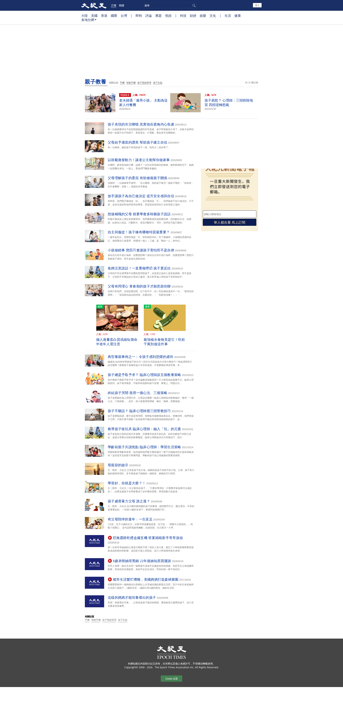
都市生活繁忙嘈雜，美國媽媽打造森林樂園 (145, 579)
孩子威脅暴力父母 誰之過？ (129, 501)
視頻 (168, 15)
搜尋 (193, 5)
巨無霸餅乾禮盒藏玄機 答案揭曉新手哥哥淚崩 (148, 538)
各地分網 (87, 20)
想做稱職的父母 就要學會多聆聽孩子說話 (139, 214)
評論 (148, 15)
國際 (114, 15)
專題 (158, 15)
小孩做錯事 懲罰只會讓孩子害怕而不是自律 (141, 250)
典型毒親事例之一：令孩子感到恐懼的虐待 (140, 357)
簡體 (121, 5)
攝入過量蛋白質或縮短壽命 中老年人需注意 (117, 342)
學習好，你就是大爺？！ (127, 483)
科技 (183, 15)
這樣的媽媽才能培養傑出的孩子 (132, 597)
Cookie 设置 (171, 678)
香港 (104, 15)
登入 (257, 5)
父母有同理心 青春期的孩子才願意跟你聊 (139, 286)
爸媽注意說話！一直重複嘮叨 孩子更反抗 (139, 268)
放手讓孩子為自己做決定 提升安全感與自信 (141, 196)
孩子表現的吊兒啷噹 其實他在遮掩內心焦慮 (141, 124)
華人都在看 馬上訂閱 (229, 222)
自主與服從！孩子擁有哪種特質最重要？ (139, 232)
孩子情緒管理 (144, 82)
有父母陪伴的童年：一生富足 (130, 519)
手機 (122, 82)
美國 (94, 15)
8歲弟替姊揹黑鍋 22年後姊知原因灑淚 (142, 561)
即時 (139, 15)
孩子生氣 (157, 82)
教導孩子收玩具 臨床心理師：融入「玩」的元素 (144, 429)
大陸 (84, 15)
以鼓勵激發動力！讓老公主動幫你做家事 (139, 160)
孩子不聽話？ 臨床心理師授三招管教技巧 (139, 411)
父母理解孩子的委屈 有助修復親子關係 (137, 178)
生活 (228, 15)
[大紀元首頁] (93, 5)
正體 (113, 5)
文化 (213, 15)
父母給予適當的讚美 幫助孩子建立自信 (137, 142)
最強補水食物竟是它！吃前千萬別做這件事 (164, 342)
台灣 (124, 15)
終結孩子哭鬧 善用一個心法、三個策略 (137, 393)
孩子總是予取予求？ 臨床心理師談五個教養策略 (144, 375)
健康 (237, 15)
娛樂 (203, 15)
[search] (170, 5)
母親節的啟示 (118, 465)
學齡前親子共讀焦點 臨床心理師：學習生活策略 (144, 447)
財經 (193, 15)
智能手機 (131, 82)
